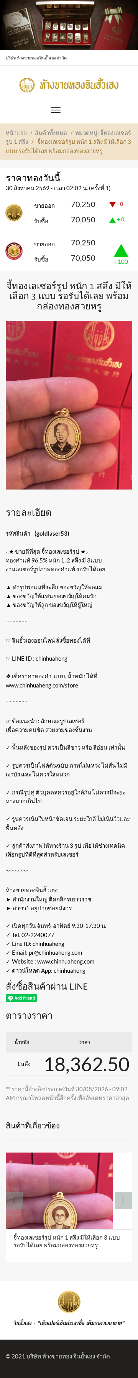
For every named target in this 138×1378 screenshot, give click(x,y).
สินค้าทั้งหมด (51, 132)
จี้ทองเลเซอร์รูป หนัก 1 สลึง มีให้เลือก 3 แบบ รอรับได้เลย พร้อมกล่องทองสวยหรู (66, 1241)
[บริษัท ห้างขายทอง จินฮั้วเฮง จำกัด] (69, 83)
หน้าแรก (16, 132)
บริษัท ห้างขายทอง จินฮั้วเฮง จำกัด (68, 1356)
